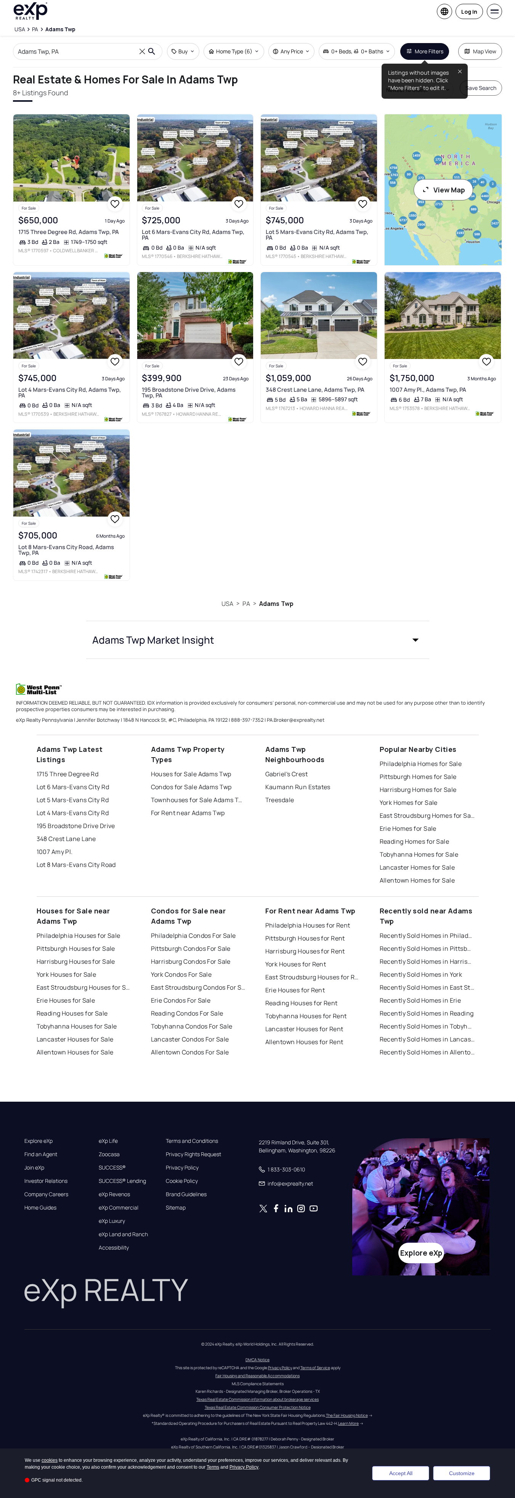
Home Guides (40, 1207)
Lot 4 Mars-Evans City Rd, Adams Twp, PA (69, 392)
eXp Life (108, 1141)
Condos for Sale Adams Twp (191, 787)
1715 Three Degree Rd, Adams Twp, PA (68, 232)
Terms (213, 1467)
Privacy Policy (182, 1167)
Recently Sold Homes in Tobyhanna (427, 1026)
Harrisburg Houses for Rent (305, 951)
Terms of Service (315, 1367)
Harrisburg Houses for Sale (76, 961)
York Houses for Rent (295, 964)
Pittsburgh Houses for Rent (305, 938)
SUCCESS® (112, 1167)
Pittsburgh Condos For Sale (191, 948)
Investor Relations (45, 1181)
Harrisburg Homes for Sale (418, 789)
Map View (484, 51)
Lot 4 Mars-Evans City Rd (73, 813)
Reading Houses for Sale (72, 1013)
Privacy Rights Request (193, 1154)
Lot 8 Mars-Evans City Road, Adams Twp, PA (66, 550)
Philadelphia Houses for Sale (78, 935)
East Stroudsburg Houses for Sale (84, 987)
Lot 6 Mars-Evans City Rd (73, 787)
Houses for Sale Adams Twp (191, 774)
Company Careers (46, 1194)
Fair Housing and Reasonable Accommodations (257, 1375)
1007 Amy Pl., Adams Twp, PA (428, 390)
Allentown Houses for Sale (75, 1052)
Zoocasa (109, 1154)
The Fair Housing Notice (347, 1415)
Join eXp (34, 1167)
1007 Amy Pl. (55, 852)
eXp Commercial (118, 1207)
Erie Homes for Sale (408, 828)
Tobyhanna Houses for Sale (77, 1026)
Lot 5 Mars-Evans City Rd (73, 800)
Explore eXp (38, 1141)
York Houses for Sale (66, 974)
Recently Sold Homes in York (421, 974)
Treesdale (279, 800)
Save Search (480, 87)
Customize (462, 1473)
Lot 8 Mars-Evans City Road (76, 864)
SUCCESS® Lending (122, 1181)
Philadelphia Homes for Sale (421, 763)
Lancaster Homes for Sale (417, 867)
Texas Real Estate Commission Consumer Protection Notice (258, 1407)
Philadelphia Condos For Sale (193, 935)
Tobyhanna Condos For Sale (192, 1026)
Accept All (400, 1473)
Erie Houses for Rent (295, 990)
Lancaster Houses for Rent (304, 1029)
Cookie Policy (182, 1181)
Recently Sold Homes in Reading (427, 1013)
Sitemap (176, 1207)
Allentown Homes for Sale (417, 880)
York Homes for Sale (409, 802)
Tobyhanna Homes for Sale (419, 854)
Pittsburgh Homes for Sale (418, 776)
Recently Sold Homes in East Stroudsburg (427, 987)
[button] (257, 639)
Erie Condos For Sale (181, 1000)
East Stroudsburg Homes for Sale (427, 815)
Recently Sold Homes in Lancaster (427, 1039)
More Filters (429, 51)
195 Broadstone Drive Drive (76, 826)
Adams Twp (276, 603)
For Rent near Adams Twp (188, 813)
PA (246, 603)
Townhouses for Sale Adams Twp (198, 800)
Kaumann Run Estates (297, 787)
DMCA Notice (257, 1359)
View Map (449, 189)
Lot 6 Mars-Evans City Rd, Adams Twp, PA (193, 235)
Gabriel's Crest (286, 774)
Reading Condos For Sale (187, 1013)
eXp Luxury (112, 1221)
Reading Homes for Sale (414, 841)
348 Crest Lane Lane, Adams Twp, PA (315, 390)
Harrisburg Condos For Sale (191, 961)
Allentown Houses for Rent (304, 1042)
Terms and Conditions (192, 1141)
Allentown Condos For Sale (190, 1052)
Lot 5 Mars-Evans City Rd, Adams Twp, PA (317, 235)
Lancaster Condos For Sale (190, 1039)
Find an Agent (40, 1154)
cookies (50, 1460)
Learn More (348, 1423)
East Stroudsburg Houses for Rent (313, 977)
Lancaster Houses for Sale (75, 1039)
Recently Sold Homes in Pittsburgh (427, 948)
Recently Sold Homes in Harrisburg (427, 961)
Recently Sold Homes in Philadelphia (427, 935)
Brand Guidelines (186, 1194)
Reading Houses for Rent (301, 1003)
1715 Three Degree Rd (68, 774)
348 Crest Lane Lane (66, 839)
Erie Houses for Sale (66, 1000)
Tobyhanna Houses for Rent (306, 1016)
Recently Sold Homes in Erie (420, 1000)
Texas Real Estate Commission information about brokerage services (257, 1399)
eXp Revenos (114, 1194)
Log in (469, 11)
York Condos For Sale (181, 974)
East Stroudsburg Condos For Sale (198, 987)
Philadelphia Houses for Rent (307, 925)
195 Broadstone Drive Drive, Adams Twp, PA (189, 392)
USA (227, 603)
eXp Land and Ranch (123, 1234)
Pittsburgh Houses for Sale (76, 948)
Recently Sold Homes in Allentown (427, 1052)
